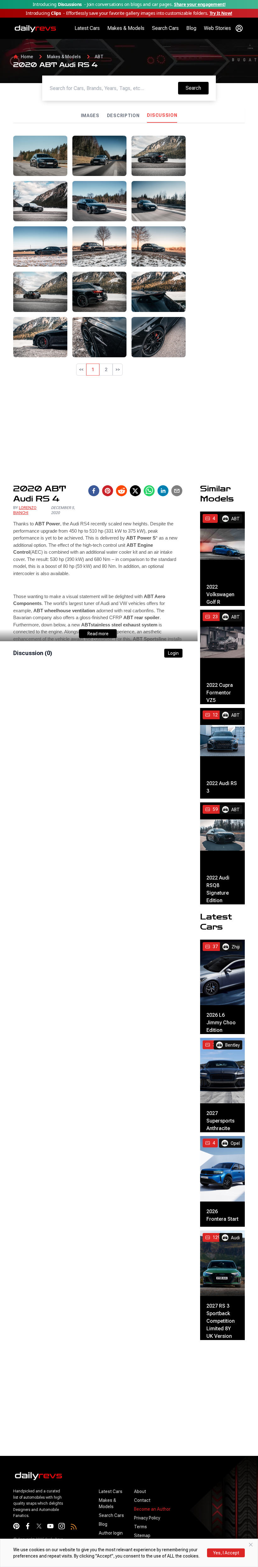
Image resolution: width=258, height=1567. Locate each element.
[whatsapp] (149, 490)
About (140, 1491)
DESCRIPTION (123, 115)
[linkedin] (163, 490)
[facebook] (93, 490)
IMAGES (90, 115)
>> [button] (117, 369)
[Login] (239, 28)
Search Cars (165, 28)
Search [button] (197, 88)
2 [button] (106, 369)
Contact (142, 1500)
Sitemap (142, 1535)
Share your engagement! (199, 4)
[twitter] (135, 490)
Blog (191, 28)
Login (173, 653)
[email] (176, 490)
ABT (99, 56)
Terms (140, 1526)
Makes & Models (125, 28)
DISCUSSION (162, 115)
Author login (111, 1533)
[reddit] (121, 490)
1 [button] (93, 369)
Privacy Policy (147, 1517)
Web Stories (217, 28)
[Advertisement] (218, 230)
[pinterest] (107, 490)
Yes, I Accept (226, 1552)
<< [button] (81, 369)
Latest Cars (87, 28)
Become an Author (152, 1509)
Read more (98, 633)
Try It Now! (221, 13)
